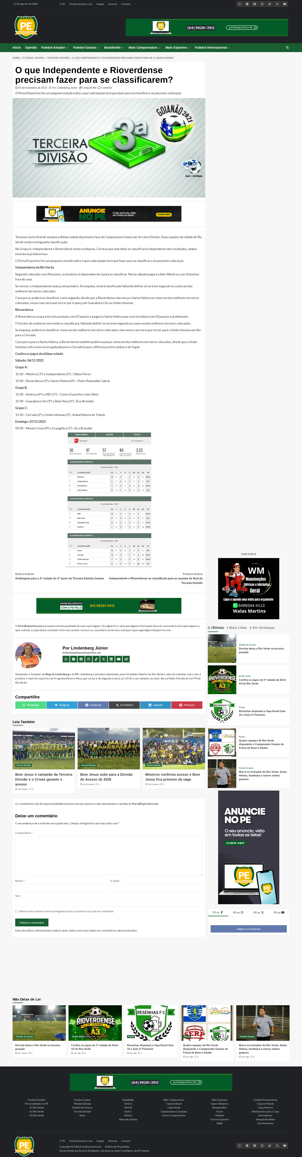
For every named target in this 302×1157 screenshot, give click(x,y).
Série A (128, 1103)
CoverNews (126, 1150)
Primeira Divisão (82, 1103)
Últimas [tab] (217, 628)
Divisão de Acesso (247, 645)
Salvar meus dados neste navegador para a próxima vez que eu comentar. (66, 911)
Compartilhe (89, 87)
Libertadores (265, 1115)
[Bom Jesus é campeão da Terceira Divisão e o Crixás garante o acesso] (44, 748)
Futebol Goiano (84, 47)
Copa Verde (173, 1107)
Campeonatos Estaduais (174, 1111)
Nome (20, 880)
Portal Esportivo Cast (81, 3)
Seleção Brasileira (265, 1119)
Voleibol (219, 1115)
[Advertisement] (151, 967)
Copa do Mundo (265, 1103)
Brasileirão (112, 47)
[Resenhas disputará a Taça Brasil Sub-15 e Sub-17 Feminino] (222, 710)
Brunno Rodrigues (89, 1150)
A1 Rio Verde (37, 1107)
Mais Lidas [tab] (237, 628)
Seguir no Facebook (249, 928)
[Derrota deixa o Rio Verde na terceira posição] (222, 648)
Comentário (24, 832)
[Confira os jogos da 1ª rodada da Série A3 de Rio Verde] (222, 679)
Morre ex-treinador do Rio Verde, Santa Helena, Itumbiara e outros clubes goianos (263, 775)
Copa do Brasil (174, 1103)
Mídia (219, 1123)
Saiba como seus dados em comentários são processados (103, 930)
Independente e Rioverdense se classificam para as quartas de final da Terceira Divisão (156, 578)
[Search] (287, 48)
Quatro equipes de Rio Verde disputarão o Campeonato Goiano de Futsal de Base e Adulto (261, 744)
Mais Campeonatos (143, 47)
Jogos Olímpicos (219, 1103)
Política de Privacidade (117, 1146)
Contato (126, 3)
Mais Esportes (176, 47)
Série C (128, 1111)
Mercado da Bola (128, 1119)
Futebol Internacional (211, 47)
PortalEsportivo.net (90, 1146)
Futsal (242, 707)
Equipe (100, 3)
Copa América (265, 1107)
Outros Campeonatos (174, 1115)
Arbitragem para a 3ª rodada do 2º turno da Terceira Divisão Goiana (59, 576)
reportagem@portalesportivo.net (151, 630)
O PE (62, 3)
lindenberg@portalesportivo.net (82, 652)
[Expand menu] (67, 47)
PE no (216, 912)
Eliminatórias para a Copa (265, 1111)
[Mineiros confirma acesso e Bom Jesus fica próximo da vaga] (174, 748)
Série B (128, 1107)
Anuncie (112, 3)
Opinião (31, 47)
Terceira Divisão (23, 765)
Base (82, 1115)
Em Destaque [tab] (263, 628)
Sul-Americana (265, 1123)
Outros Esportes (219, 1119)
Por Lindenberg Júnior (65, 87)
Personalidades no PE (36, 1103)
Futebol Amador (53, 47)
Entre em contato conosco (75, 630)
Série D (128, 1115)
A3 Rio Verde (245, 676)
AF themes (143, 1150)
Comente (106, 87)
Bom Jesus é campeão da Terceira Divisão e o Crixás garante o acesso (43, 779)
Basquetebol (219, 1107)
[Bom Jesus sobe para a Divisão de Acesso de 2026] (109, 748)
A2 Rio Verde (37, 1111)
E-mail (115, 880)
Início (17, 47)
